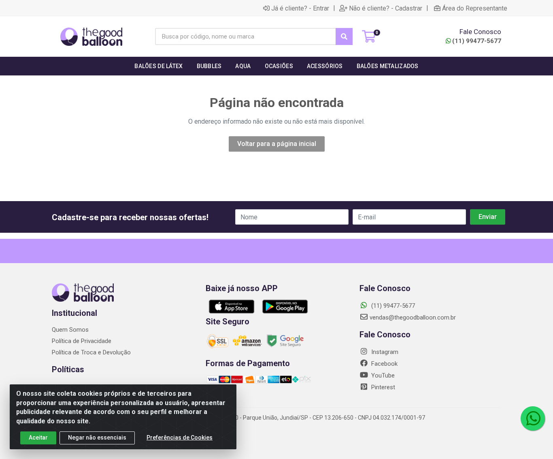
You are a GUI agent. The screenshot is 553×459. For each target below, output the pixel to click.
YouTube (382, 375)
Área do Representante (474, 8)
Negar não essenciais (97, 437)
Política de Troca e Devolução (91, 352)
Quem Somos (70, 329)
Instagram (384, 352)
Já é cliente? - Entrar (300, 8)
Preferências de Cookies (180, 437)
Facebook (384, 363)
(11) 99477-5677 (476, 41)
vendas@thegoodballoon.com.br (413, 317)
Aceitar (38, 437)
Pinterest (382, 387)
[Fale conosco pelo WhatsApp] (533, 418)
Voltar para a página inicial (276, 144)
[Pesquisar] (344, 36)
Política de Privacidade (81, 341)
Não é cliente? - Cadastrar (385, 8)
